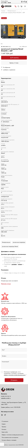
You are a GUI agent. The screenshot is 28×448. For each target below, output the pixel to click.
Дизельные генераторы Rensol (10, 246)
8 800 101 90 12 (6, 396)
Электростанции (11, 11)
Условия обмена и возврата (9, 440)
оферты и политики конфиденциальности (14, 375)
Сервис (4, 424)
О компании (5, 421)
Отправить (14, 380)
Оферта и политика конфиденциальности (12, 435)
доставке (14, 264)
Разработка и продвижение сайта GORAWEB (12, 445)
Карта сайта (5, 432)
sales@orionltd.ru (6, 398)
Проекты (4, 427)
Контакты (4, 429)
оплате (20, 264)
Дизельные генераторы (19, 242)
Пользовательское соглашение (10, 437)
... (19, 10)
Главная (3, 11)
